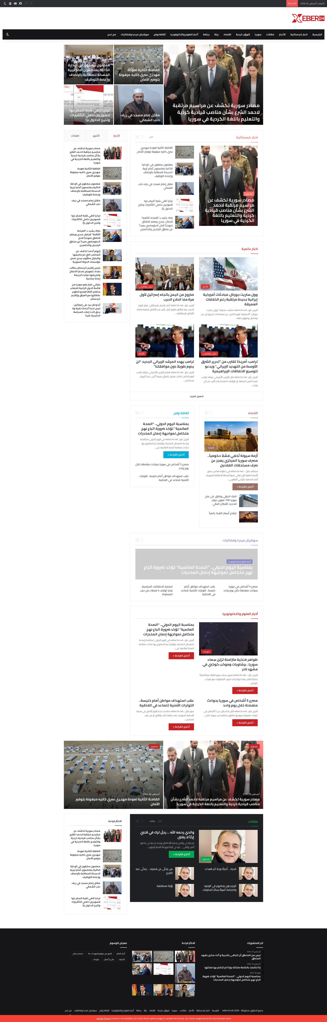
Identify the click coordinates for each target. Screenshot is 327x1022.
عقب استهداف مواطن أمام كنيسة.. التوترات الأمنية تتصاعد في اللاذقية (164, 477)
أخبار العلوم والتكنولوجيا (184, 34)
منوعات (96, 959)
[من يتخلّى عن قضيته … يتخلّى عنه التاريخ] (184, 873)
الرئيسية (317, 34)
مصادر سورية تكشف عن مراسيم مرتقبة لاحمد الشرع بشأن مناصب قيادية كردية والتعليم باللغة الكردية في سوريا (85, 155)
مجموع (254, 746)
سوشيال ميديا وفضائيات (135, 34)
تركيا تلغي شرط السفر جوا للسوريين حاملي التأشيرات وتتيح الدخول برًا (155, 204)
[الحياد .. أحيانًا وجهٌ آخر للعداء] (248, 873)
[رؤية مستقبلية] (184, 890)
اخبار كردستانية (299, 34)
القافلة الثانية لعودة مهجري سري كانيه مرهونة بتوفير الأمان (155, 149)
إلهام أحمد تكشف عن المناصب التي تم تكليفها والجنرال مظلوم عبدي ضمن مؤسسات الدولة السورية (139, 72)
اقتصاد (227, 34)
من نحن (111, 34)
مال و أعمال (109, 959)
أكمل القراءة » (245, 486)
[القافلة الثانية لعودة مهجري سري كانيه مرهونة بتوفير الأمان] (184, 152)
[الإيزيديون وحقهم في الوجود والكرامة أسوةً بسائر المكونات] (248, 890)
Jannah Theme (103, 1018)
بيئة (216, 34)
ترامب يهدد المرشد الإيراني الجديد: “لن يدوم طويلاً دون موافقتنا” (165, 363)
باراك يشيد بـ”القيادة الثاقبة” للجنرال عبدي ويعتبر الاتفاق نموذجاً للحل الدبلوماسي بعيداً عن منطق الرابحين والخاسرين (214, 112)
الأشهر (96, 135)
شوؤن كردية (243, 34)
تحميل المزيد (196, 396)
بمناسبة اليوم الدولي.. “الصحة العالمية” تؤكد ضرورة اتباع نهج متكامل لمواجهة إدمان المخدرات (163, 428)
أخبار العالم (121, 954)
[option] (163, 85)
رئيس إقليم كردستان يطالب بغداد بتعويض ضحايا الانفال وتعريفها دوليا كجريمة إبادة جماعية (88, 72)
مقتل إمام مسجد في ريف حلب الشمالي (155, 185)
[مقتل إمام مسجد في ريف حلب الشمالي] (184, 188)
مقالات (270, 34)
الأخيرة (116, 135)
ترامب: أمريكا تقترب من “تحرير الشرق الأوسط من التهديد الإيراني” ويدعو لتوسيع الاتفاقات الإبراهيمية (229, 366)
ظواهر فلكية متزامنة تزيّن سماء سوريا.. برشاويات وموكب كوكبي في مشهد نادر (230, 664)
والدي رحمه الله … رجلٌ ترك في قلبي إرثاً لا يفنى (167, 834)
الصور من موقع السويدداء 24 (100, 954)
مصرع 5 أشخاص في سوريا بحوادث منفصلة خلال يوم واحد (162, 466)
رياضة (206, 34)
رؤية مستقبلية (165, 885)
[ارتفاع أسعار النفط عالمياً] (248, 517)
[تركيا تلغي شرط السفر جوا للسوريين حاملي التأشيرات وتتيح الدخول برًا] (184, 205)
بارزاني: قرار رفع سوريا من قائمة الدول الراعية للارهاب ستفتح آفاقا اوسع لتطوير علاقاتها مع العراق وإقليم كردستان (139, 110)
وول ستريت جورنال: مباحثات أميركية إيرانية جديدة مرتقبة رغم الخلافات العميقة (230, 299)
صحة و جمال (78, 954)
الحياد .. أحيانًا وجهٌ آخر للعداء (220, 868)
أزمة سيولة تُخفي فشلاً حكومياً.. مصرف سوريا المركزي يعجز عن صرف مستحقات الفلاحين (232, 460)
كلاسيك (122, 959)
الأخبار (282, 34)
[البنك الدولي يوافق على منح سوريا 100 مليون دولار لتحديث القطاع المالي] (248, 500)
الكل (151, 137)
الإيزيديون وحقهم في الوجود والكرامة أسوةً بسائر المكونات (219, 887)
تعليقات (75, 135)
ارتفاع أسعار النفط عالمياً (223, 513)
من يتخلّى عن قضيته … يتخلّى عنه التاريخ (154, 870)
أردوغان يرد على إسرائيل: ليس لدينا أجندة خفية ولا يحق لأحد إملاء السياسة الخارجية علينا (91, 112)
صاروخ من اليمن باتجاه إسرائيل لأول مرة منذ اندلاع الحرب (167, 296)
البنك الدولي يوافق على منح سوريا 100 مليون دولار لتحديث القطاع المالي (221, 500)
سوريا (258, 34)
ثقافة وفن (160, 34)
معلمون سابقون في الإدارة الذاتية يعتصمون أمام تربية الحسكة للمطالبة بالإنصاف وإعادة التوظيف (239, 3)
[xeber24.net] (308, 18)
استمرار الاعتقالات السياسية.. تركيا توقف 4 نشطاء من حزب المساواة (156, 590)
